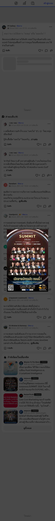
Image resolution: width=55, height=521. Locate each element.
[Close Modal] (44, 232)
